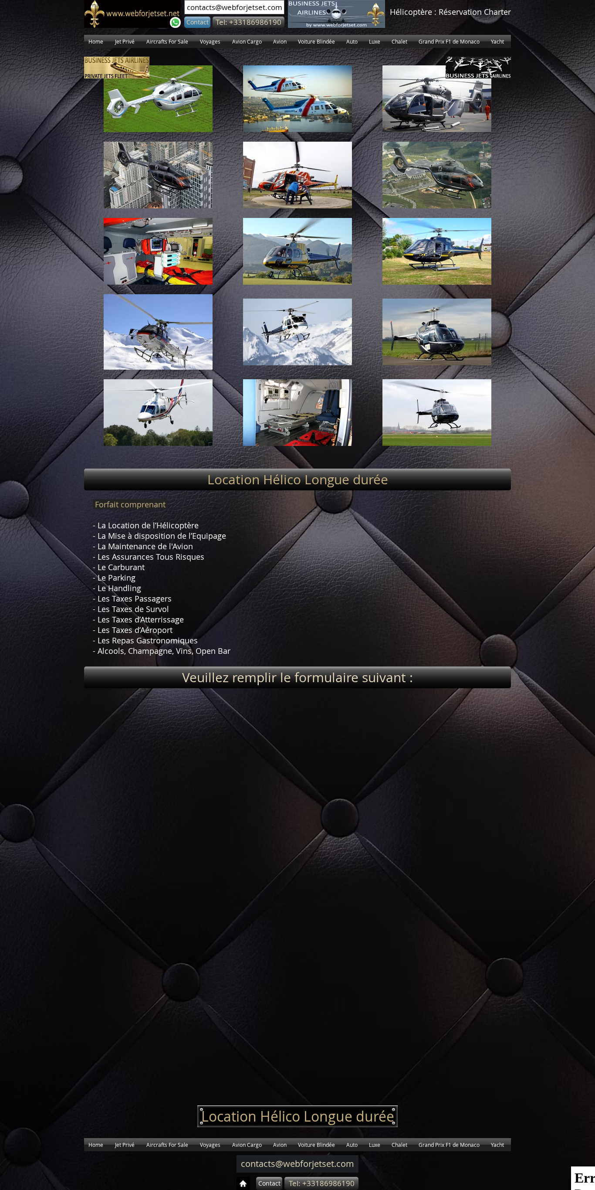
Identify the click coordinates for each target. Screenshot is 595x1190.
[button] (248, 22)
